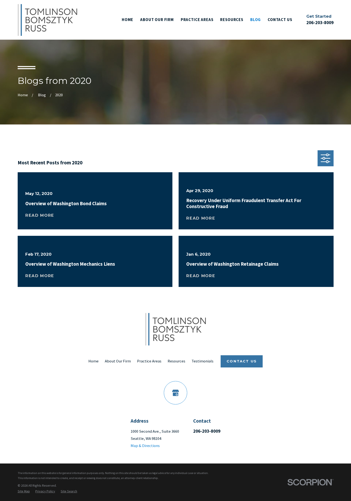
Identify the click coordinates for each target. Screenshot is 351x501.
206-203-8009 (320, 22)
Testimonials (202, 361)
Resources (176, 361)
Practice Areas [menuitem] (197, 19)
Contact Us (242, 361)
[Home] (47, 20)
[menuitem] (24, 491)
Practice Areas (149, 361)
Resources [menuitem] (231, 19)
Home (93, 361)
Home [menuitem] (127, 19)
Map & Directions (145, 445)
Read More (39, 215)
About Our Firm (118, 361)
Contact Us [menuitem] (280, 19)
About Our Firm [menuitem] (157, 19)
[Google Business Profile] (175, 392)
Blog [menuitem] (255, 19)
